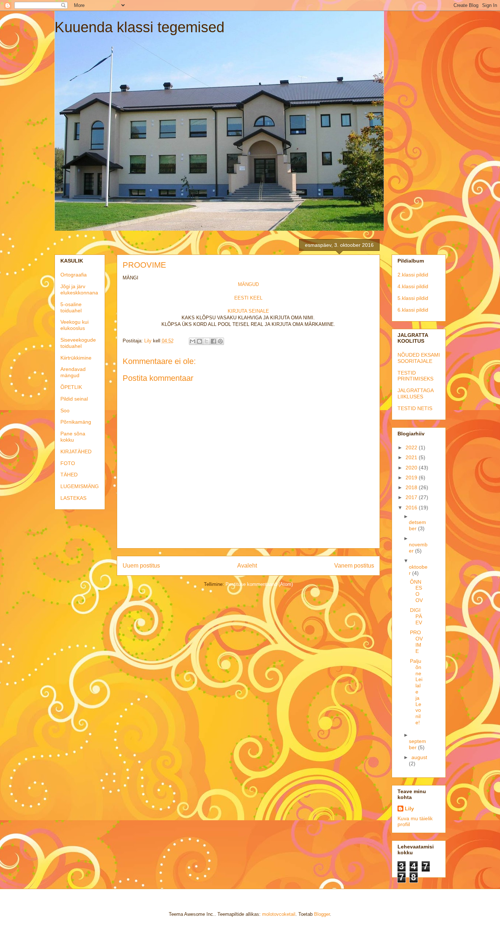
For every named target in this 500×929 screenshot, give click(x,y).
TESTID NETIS (415, 408)
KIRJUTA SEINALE (248, 311)
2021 (412, 457)
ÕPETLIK (71, 387)
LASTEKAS (73, 498)
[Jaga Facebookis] (213, 341)
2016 (412, 507)
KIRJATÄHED (76, 451)
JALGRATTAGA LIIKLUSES (415, 393)
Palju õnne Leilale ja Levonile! (416, 691)
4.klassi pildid (413, 286)
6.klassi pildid (413, 310)
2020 (412, 468)
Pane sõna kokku (72, 437)
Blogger (322, 914)
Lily (409, 808)
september (417, 744)
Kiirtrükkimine (76, 358)
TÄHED (69, 474)
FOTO (67, 463)
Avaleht (247, 565)
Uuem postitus (141, 565)
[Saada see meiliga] (192, 341)
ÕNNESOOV (416, 591)
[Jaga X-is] (206, 341)
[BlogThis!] (199, 341)
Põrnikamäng (75, 422)
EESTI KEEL (248, 298)
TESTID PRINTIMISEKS (415, 376)
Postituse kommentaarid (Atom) (259, 584)
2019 (412, 477)
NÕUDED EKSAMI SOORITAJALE (419, 358)
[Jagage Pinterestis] (220, 341)
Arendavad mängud (73, 372)
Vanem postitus (354, 565)
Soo (65, 410)
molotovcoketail (278, 914)
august (419, 757)
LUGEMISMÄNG (79, 486)
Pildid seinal (74, 399)
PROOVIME (416, 641)
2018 (412, 487)
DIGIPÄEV (416, 616)
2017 (412, 497)
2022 (412, 447)
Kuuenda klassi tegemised (139, 27)
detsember (417, 525)
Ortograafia (73, 275)
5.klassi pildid (413, 298)
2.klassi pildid (413, 275)
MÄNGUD (248, 284)
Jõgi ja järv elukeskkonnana (79, 289)
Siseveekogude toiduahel (78, 343)
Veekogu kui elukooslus (74, 325)
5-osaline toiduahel (71, 307)
